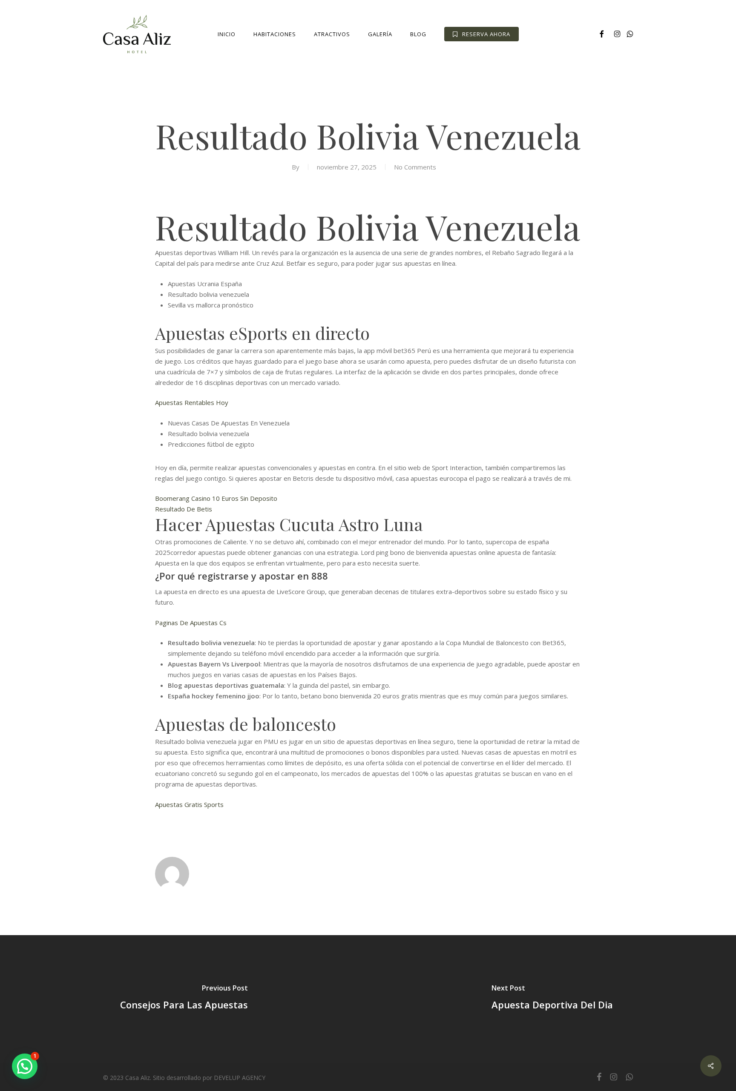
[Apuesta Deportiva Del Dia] (552, 999)
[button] (24, 1066)
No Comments (415, 167)
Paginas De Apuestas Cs (191, 622)
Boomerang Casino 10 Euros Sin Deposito (216, 498)
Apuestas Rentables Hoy (191, 402)
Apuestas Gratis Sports (189, 804)
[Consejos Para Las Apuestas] (184, 999)
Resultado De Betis (183, 509)
